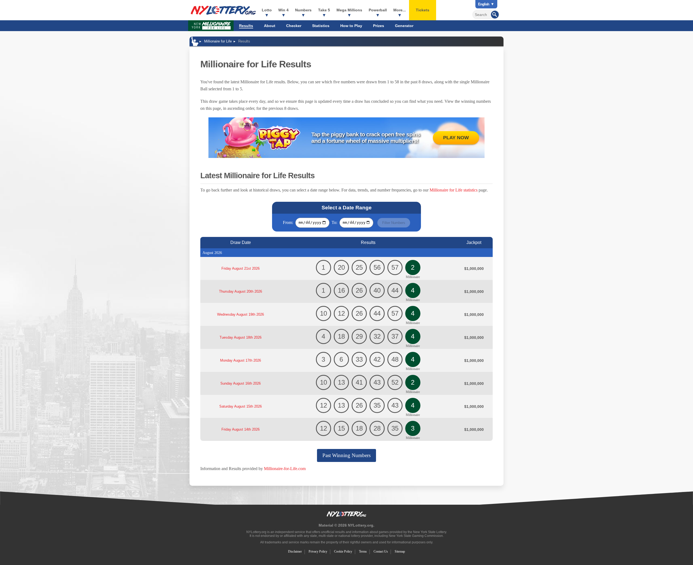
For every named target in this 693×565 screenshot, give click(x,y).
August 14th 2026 (240, 429)
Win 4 (283, 10)
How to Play (351, 26)
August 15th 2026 (240, 406)
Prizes (378, 26)
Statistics (320, 26)
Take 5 (324, 10)
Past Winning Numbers (346, 455)
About (269, 26)
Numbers (303, 10)
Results (246, 26)
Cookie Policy (343, 551)
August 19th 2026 (240, 314)
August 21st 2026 (240, 268)
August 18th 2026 (240, 337)
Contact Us (381, 551)
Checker (293, 26)
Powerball (378, 10)
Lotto (267, 10)
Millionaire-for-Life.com (285, 468)
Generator (404, 26)
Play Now (456, 137)
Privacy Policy (318, 551)
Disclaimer (295, 551)
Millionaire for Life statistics (454, 190)
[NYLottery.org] (223, 10)
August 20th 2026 (240, 291)
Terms (363, 551)
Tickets (422, 10)
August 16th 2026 (240, 383)
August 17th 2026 (240, 360)
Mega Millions (349, 10)
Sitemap (400, 551)
